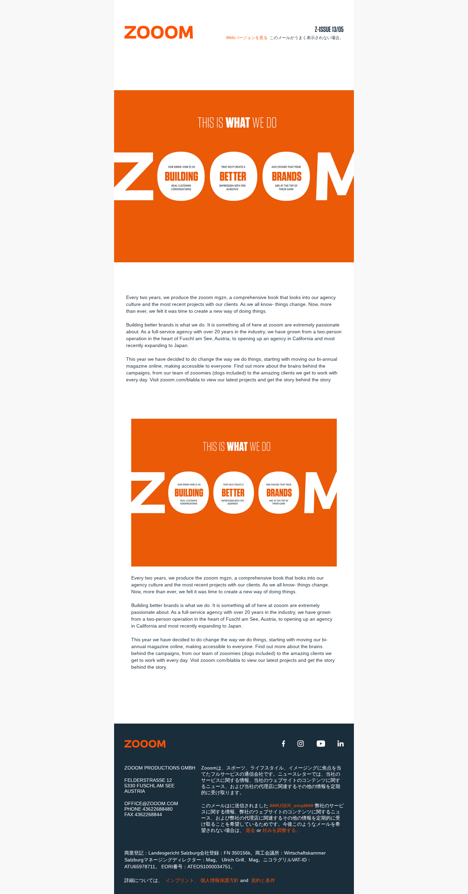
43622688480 (158, 809)
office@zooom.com (151, 803)
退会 (251, 830)
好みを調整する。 (281, 830)
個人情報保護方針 (220, 880)
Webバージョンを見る (247, 37)
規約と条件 (262, 880)
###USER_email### (292, 805)
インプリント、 (182, 880)
